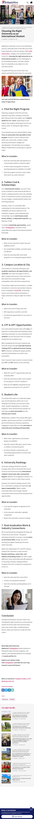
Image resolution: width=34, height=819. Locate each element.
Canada (15, 712)
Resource (5, 699)
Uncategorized (15, 737)
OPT (24, 27)
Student (12, 699)
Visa (30, 765)
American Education (7, 27)
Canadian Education (21, 712)
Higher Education (19, 27)
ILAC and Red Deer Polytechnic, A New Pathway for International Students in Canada (21, 755)
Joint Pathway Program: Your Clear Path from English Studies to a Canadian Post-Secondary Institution (22, 741)
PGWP (27, 713)
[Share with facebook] (3, 690)
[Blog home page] (31, 2)
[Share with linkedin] (9, 690)
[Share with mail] (12, 690)
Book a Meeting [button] (18, 816)
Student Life (5, 28)
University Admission (21, 28)
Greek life (17, 290)
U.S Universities (11, 28)
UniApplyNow (10, 228)
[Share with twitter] (6, 690)
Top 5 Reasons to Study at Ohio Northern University (21, 767)
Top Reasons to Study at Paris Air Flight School (21, 779)
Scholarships (28, 27)
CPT (13, 27)
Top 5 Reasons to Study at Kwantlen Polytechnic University (21, 727)
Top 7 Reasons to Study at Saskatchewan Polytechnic (20, 716)
